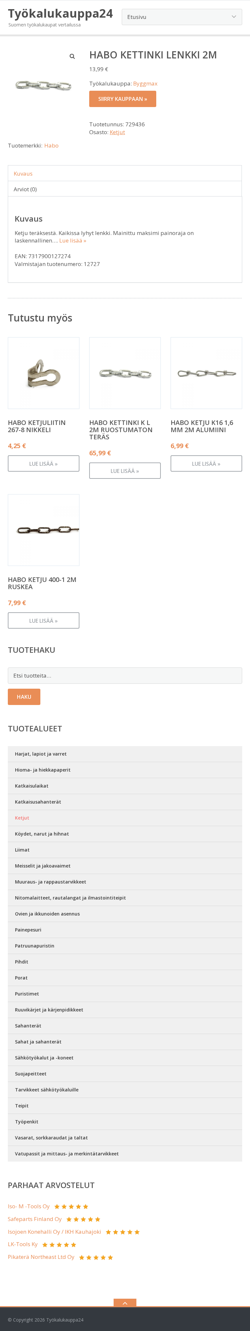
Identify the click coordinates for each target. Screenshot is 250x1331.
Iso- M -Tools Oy (29, 1206)
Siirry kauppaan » (122, 98)
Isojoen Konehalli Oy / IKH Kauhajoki (54, 1231)
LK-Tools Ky (23, 1244)
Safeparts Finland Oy (35, 1219)
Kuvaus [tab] (23, 173)
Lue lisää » (72, 240)
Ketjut (117, 132)
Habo (51, 145)
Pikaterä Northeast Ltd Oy (41, 1257)
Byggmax (145, 83)
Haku (24, 696)
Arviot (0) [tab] (25, 189)
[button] (72, 56)
